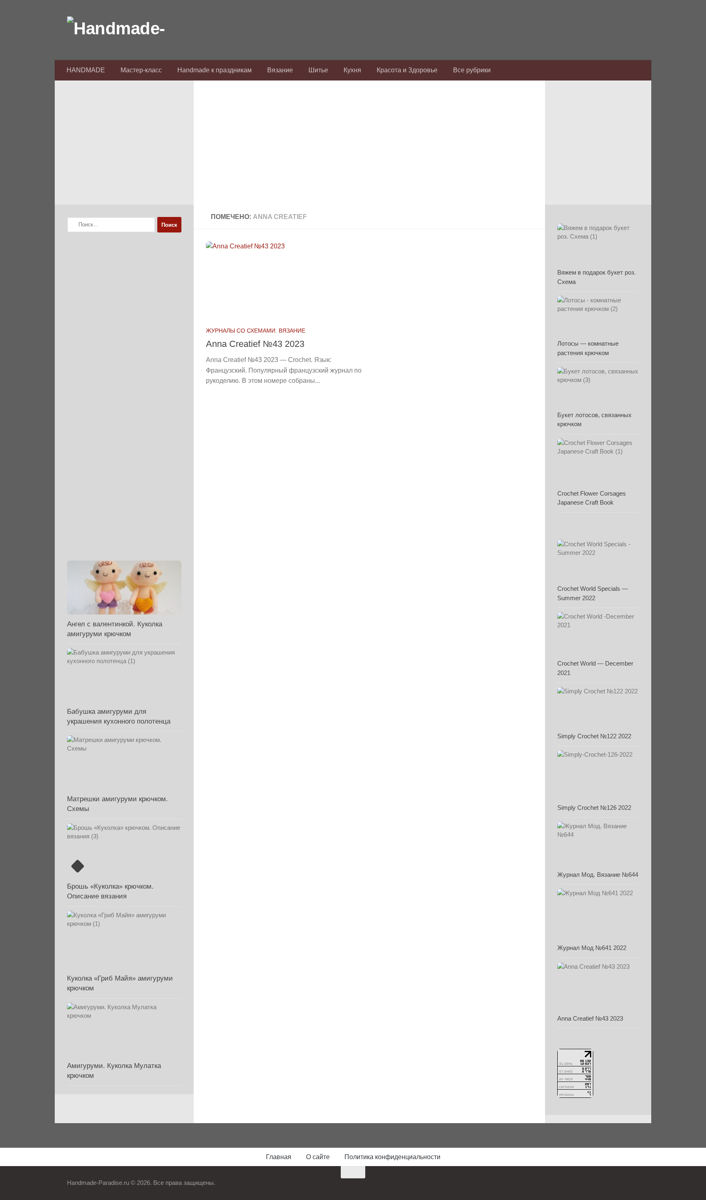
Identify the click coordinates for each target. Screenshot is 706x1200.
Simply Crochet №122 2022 (594, 736)
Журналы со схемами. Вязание (255, 330)
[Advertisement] (369, 147)
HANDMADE (86, 70)
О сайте (318, 1156)
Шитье (318, 70)
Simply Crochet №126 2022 (594, 807)
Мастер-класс (141, 70)
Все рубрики (472, 70)
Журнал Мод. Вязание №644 (597, 874)
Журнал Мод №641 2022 (591, 947)
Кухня (352, 70)
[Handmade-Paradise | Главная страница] (128, 28)
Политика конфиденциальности (392, 1156)
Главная (278, 1156)
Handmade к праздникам (214, 70)
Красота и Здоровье (407, 70)
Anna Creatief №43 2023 (255, 344)
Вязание (280, 70)
